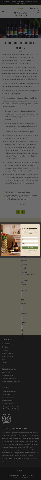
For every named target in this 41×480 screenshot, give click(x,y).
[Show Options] (37, 245)
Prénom (23, 239)
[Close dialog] (39, 225)
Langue (23, 243)
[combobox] (30, 245)
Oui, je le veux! (30, 247)
